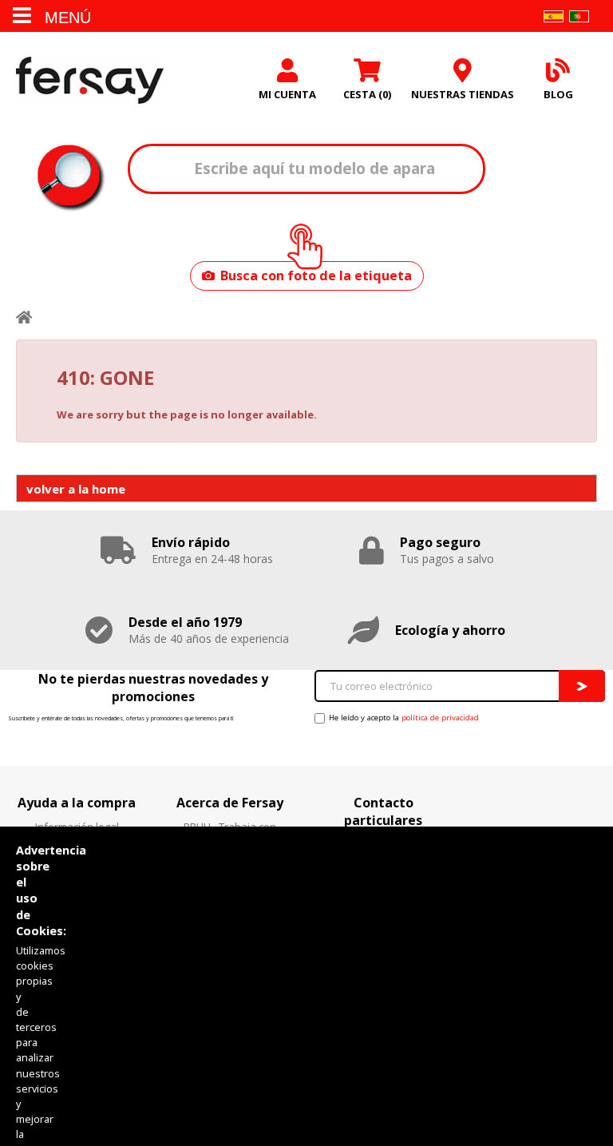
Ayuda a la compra (77, 802)
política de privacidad (440, 717)
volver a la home (75, 489)
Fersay (90, 80)
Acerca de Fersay (229, 802)
